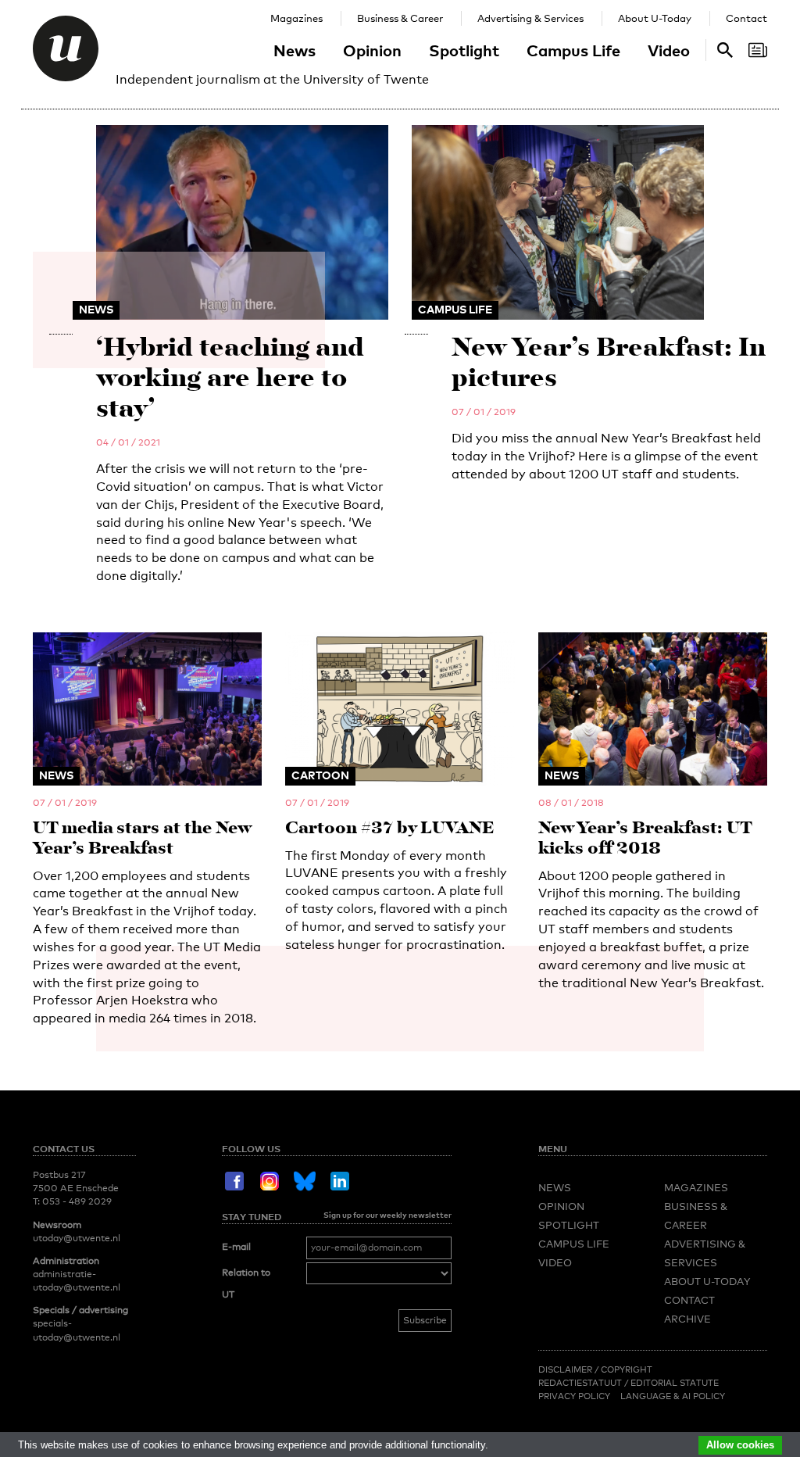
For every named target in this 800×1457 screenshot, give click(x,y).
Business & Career (400, 18)
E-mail (236, 1246)
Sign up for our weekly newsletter (387, 1214)
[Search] (757, 50)
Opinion (372, 50)
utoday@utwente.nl (76, 1238)
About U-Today (654, 18)
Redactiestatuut (581, 1382)
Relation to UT (246, 1283)
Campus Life (573, 50)
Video (669, 50)
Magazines (296, 18)
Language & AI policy (672, 1396)
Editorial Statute (674, 1382)
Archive (687, 1318)
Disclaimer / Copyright (595, 1369)
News (294, 50)
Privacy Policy (574, 1396)
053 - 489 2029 (77, 1201)
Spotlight (464, 50)
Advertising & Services (530, 18)
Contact (746, 18)
